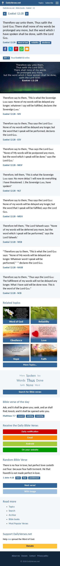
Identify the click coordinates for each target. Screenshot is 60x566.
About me (16, 556)
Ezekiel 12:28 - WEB (12, 242)
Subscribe (49, 3)
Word (37, 385)
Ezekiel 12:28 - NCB (12, 293)
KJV (5, 58)
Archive (12, 515)
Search (12, 511)
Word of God (23, 43)
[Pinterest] (16, 50)
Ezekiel (28, 8)
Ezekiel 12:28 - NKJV (12, 165)
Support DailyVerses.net (17, 534)
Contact (32, 556)
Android (30, 444)
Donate (30, 546)
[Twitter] (11, 50)
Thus (31, 381)
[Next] (27, 14)
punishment (34, 478)
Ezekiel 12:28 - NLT (12, 191)
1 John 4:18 (8, 478)
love (18, 478)
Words (21, 380)
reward (21, 416)
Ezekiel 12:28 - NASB (13, 268)
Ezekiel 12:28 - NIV (12, 114)
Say (38, 376)
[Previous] (5, 14)
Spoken (31, 376)
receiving (39, 416)
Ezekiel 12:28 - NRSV (13, 216)
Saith (22, 385)
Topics (40, 3)
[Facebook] (5, 50)
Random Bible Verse (15, 460)
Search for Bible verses (30, 392)
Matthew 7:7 (9, 416)
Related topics (11, 303)
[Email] (27, 50)
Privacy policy (42, 556)
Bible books (20, 8)
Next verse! (30, 485)
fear (24, 478)
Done (39, 380)
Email (30, 438)
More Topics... (30, 365)
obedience (46, 43)
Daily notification (30, 432)
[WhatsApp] (22, 49)
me (9, 539)
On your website (30, 450)
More (22, 376)
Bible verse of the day (16, 402)
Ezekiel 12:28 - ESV (12, 140)
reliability (35, 43)
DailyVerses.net (8, 8)
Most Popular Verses (18, 524)
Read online (20, 58)
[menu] (57, 4)
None (29, 385)
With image (30, 491)
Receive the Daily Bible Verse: (20, 425)
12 (34, 8)
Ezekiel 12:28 (9, 42)
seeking (30, 416)
